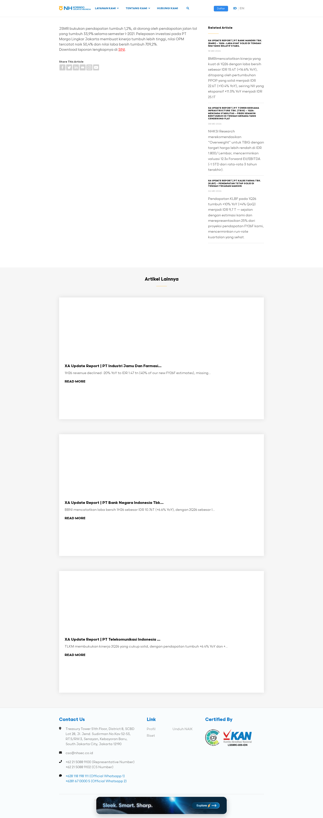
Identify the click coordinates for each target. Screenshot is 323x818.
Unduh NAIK (183, 729)
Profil (151, 729)
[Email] (83, 67)
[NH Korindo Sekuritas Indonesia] (75, 9)
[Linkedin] (76, 67)
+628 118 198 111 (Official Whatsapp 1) (95, 776)
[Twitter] (69, 67)
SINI (121, 50)
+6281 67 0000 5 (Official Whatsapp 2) (96, 781)
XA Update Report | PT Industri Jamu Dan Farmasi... (113, 366)
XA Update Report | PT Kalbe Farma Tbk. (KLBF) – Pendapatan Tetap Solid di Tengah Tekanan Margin (234, 183)
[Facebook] (62, 67)
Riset (151, 736)
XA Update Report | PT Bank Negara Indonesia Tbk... (114, 503)
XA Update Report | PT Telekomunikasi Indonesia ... (112, 640)
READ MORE (75, 381)
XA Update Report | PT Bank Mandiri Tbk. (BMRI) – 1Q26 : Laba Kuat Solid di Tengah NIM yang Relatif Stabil (235, 43)
